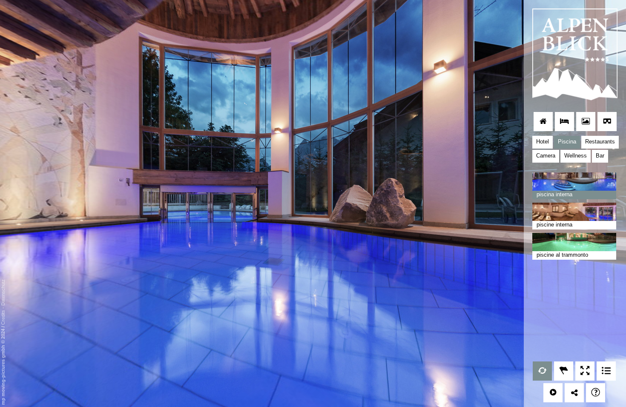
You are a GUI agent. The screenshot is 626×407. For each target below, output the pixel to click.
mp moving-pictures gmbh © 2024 (3, 366)
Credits (3, 317)
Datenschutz (3, 292)
